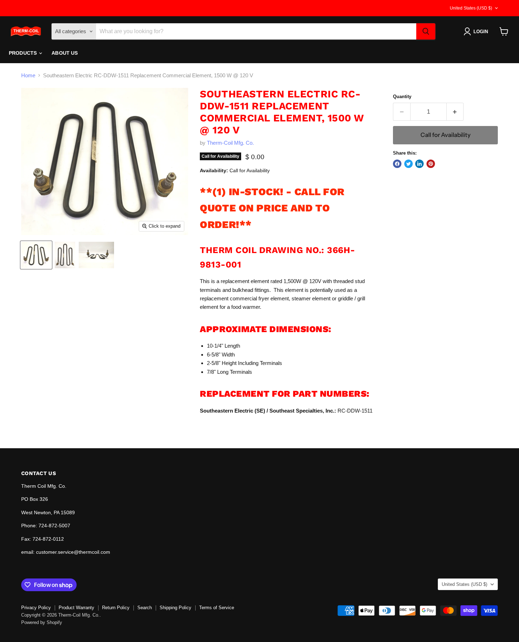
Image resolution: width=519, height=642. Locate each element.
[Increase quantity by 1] (455, 112)
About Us (65, 53)
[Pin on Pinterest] (430, 164)
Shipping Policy (175, 607)
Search (144, 607)
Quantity (402, 96)
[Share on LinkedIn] (419, 164)
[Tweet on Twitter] (408, 164)
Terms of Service (216, 607)
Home (28, 75)
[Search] (425, 31)
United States (471, 8)
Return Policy (116, 607)
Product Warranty (76, 607)
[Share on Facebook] (397, 164)
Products (23, 53)
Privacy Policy (36, 607)
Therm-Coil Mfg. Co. (230, 143)
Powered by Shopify (41, 622)
